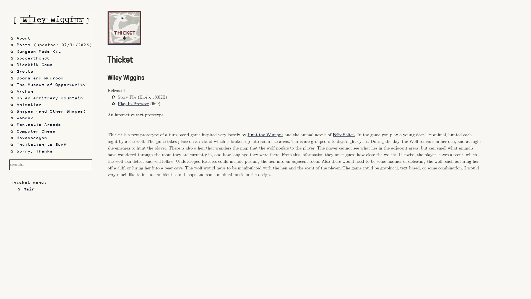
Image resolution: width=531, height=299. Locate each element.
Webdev (25, 118)
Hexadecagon (32, 138)
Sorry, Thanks (35, 151)
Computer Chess (36, 132)
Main (29, 189)
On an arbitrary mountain (50, 98)
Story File (127, 97)
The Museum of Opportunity (51, 85)
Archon (25, 92)
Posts (23, 45)
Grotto (25, 72)
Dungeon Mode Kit (39, 52)
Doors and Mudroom (40, 78)
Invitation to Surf (41, 145)
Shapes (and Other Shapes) (51, 112)
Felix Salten (344, 135)
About (23, 39)
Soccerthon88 (33, 58)
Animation (29, 105)
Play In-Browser (133, 104)
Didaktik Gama (35, 65)
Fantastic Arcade (39, 125)
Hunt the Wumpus (265, 135)
